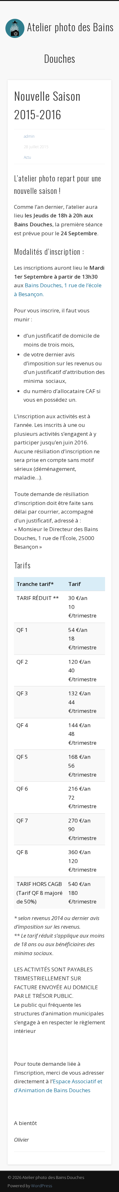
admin (29, 136)
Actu (27, 157)
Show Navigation (96, 57)
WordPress (41, 1185)
